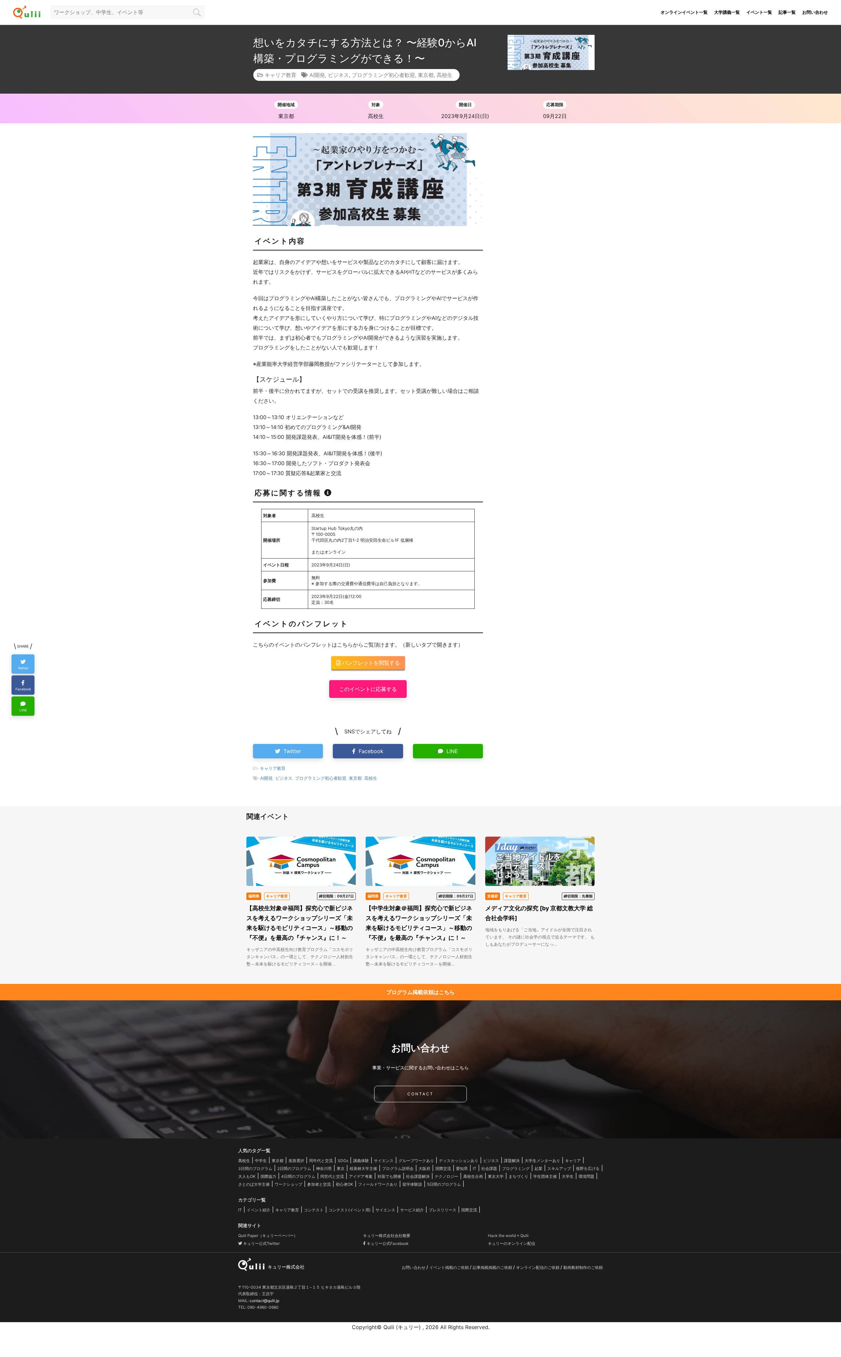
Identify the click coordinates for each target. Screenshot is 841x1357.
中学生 (261, 1160)
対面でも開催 (389, 1176)
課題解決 (512, 1160)
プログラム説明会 (398, 1168)
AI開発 (317, 75)
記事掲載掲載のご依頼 (493, 1267)
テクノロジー (446, 1176)
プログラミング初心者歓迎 (383, 75)
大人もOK (247, 1176)
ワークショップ (288, 1184)
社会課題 (489, 1168)
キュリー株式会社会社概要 (386, 1235)
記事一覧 (787, 12)
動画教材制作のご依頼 (583, 1267)
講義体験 (361, 1160)
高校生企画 (473, 1176)
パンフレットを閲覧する (370, 662)
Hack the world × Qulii (508, 1235)
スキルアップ (559, 1168)
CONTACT (420, 1093)
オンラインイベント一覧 (684, 12)
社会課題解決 (418, 1176)
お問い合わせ (815, 12)
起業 (538, 1168)
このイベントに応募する (368, 689)
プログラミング (516, 1168)
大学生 (568, 1176)
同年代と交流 (321, 1160)
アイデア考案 (361, 1176)
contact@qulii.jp (264, 1300)
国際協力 (268, 1176)
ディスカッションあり (458, 1160)
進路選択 (296, 1160)
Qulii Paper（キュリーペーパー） (268, 1235)
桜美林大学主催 (363, 1168)
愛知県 (462, 1168)
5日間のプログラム (444, 1184)
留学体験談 (412, 1184)
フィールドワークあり (378, 1184)
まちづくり (518, 1176)
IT (474, 1168)
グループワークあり (416, 1160)
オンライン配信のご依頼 (538, 1267)
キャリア (573, 1160)
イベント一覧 (759, 12)
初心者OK (344, 1184)
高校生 (444, 75)
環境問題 (586, 1176)
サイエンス (384, 1160)
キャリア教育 (280, 75)
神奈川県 (324, 1168)
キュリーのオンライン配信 (511, 1243)
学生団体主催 (545, 1176)
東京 (341, 1168)
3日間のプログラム (255, 1168)
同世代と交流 (332, 1176)
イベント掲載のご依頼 (449, 1267)
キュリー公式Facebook (387, 1243)
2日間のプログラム (294, 1168)
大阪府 (424, 1168)
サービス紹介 (412, 1209)
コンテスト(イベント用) (350, 1209)
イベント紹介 (258, 1209)
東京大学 (496, 1176)
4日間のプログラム (298, 1176)
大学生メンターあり (542, 1160)
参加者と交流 (319, 1184)
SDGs (343, 1160)
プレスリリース (442, 1209)
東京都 (426, 75)
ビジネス (338, 75)
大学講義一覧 (727, 12)
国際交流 (443, 1168)
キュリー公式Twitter (261, 1243)
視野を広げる (588, 1168)
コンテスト (314, 1209)
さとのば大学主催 (254, 1184)
